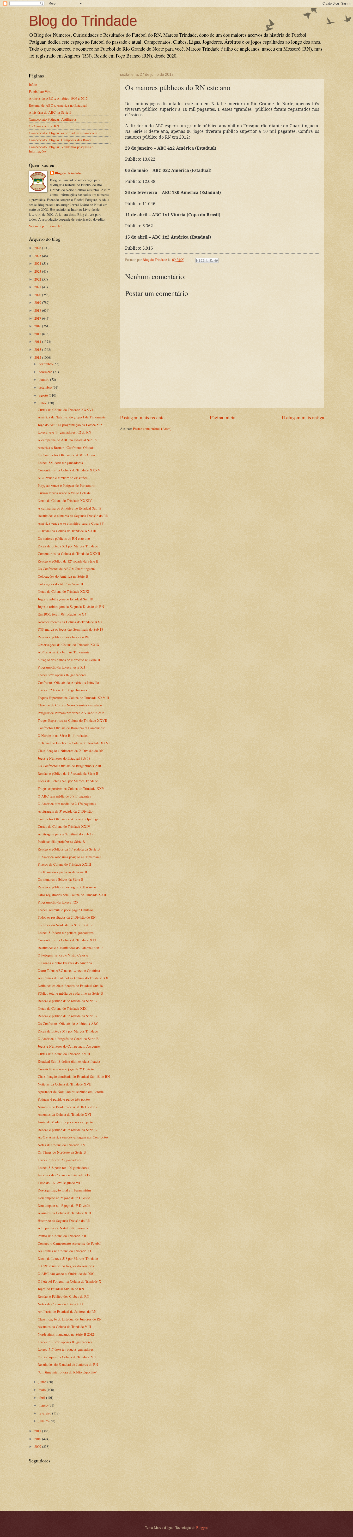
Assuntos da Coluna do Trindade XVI (64, 1114)
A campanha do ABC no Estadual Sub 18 (67, 439)
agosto (44, 395)
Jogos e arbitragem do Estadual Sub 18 (65, 599)
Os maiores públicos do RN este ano (64, 538)
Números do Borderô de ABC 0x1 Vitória (67, 1106)
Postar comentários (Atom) (152, 428)
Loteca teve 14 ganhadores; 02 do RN (64, 432)
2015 (38, 333)
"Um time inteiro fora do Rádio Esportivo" (67, 1372)
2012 (38, 357)
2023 (38, 271)
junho (43, 1381)
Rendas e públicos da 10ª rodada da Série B (69, 849)
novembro (46, 371)
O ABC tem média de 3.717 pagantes (64, 796)
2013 (38, 349)
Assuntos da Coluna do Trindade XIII (64, 1212)
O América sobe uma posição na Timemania (69, 856)
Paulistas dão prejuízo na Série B (61, 841)
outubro (44, 379)
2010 (38, 1438)
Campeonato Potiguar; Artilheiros (53, 119)
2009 (38, 1446)
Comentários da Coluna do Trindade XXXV (69, 470)
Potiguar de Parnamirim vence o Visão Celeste (71, 712)
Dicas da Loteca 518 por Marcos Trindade (68, 1258)
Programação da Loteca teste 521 (61, 667)
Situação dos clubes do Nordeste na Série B (69, 659)
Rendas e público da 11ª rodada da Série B (68, 773)
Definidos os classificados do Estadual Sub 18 (70, 985)
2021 (38, 286)
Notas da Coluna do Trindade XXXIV (65, 500)
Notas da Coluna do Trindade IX (61, 1304)
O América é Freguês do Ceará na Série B (68, 1038)
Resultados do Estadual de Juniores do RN (68, 1364)
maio (43, 1389)
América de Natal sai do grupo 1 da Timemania (72, 417)
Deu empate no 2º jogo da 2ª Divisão (64, 1197)
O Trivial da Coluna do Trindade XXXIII (67, 530)
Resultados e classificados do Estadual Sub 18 (70, 947)
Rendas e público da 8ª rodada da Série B (67, 1129)
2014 (38, 341)
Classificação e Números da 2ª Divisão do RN (71, 750)
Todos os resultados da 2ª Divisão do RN (67, 917)
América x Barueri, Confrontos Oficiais (66, 447)
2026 (38, 247)
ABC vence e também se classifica (63, 477)
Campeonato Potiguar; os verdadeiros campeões (63, 132)
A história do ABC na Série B (50, 112)
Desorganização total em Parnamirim (64, 1190)
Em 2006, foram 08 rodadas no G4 (62, 614)
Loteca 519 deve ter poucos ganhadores (66, 932)
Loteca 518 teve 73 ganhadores (60, 1159)
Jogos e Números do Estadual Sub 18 (64, 758)
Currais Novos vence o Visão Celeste (64, 492)
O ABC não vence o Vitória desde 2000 (66, 1273)
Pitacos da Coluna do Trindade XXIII (64, 864)
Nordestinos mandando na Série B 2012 (66, 1334)
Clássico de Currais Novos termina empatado (70, 705)
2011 (38, 1430)
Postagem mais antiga (303, 417)
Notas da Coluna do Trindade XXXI (63, 591)
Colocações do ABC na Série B (60, 583)
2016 (38, 325)
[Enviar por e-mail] (197, 260)
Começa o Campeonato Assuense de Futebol (69, 1243)
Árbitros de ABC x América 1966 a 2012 (58, 98)
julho (43, 402)
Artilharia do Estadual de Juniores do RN (67, 1311)
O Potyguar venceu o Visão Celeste (63, 955)
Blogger (201, 1527)
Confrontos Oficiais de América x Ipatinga (68, 818)
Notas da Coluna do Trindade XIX (62, 1008)
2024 (38, 263)
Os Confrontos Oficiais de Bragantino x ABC (70, 765)
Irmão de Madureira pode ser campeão (65, 1122)
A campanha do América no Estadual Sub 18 (70, 508)
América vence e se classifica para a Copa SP (70, 523)
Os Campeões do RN (44, 125)
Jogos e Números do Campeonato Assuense (69, 1046)
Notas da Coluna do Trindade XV (61, 1144)
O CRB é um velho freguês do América (66, 1265)
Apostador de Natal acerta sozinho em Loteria (71, 1091)
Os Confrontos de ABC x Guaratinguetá (66, 568)
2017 (38, 318)
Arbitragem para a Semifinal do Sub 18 (65, 834)
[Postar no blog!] (202, 260)
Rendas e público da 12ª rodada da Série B (68, 561)
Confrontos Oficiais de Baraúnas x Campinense (71, 727)
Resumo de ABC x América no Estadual (58, 105)
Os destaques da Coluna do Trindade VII (67, 1357)
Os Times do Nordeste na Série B (62, 1152)
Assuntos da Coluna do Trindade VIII (64, 1326)
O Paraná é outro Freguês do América (65, 962)
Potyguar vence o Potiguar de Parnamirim (67, 485)
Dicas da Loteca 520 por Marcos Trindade (68, 780)
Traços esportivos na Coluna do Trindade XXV (71, 788)
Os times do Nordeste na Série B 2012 (65, 924)
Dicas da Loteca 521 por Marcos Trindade (68, 546)
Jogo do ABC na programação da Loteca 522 (70, 424)
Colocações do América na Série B (63, 576)
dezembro (46, 363)
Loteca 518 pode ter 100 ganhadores (63, 1167)
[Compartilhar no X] (207, 260)
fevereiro (45, 1413)
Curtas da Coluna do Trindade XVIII (64, 1053)
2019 (38, 302)
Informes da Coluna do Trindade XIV (64, 1175)
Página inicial (223, 417)
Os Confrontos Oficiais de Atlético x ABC (68, 1023)
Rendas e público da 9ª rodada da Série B (67, 1000)
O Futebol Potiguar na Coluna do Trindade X (69, 1281)
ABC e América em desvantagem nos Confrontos (73, 1137)
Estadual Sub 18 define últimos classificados (69, 1061)
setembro (46, 387)
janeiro (44, 1420)
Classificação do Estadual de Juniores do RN (70, 1319)
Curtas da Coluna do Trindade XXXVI (65, 409)
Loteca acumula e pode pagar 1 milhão (65, 909)
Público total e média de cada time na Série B (70, 993)
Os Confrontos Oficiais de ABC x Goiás (66, 454)
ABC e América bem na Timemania (64, 652)
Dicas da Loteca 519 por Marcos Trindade (68, 1031)
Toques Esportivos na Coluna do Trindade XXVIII (73, 697)
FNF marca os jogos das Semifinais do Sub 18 (70, 629)
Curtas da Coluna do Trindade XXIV (64, 826)
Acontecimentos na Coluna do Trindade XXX (70, 621)
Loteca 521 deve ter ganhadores (60, 462)
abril (42, 1397)
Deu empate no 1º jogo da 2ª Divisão (64, 1205)
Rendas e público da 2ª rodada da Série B (67, 1015)
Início (33, 84)
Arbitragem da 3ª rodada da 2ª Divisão (65, 811)
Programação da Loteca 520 (58, 902)
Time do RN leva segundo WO (60, 1182)
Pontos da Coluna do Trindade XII (62, 1235)
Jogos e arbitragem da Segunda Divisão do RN (71, 606)
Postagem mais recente (142, 417)
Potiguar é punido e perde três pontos (64, 1099)
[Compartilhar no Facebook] (211, 260)
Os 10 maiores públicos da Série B (62, 871)
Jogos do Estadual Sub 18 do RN (61, 1288)
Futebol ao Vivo (40, 91)
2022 (38, 279)
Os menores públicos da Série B (61, 879)
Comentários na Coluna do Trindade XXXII (69, 553)
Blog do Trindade (83, 21)
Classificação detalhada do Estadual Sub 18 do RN (74, 1076)
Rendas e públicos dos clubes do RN (64, 636)
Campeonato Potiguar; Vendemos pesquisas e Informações (61, 148)
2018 (38, 310)
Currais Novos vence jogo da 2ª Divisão (66, 1069)
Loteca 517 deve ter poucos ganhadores (66, 1349)
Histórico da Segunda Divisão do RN (64, 1220)
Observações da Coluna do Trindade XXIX (68, 644)
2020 (38, 294)
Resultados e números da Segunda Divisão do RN (73, 515)
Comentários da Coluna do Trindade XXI (67, 940)
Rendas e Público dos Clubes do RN (63, 1296)
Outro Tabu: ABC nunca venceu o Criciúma (69, 970)
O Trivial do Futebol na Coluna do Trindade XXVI (74, 742)
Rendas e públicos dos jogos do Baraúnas (67, 887)
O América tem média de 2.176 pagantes (67, 803)
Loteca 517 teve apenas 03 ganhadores (65, 1341)
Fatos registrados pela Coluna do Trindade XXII (72, 894)
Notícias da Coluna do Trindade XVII (64, 1084)
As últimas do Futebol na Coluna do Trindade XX (73, 977)
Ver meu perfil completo (46, 225)
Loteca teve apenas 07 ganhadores (62, 674)
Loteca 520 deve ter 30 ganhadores (62, 689)
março (44, 1405)
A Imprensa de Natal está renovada (63, 1228)
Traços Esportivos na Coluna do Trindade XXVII (72, 720)
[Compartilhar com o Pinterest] (216, 260)
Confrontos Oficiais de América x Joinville (68, 682)
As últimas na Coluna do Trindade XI (64, 1250)
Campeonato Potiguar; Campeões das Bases (60, 139)
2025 (38, 255)
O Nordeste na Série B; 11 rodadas (63, 735)
